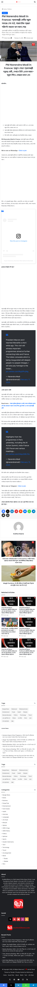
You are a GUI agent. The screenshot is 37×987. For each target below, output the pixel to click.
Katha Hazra (7, 38)
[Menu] (2, 3)
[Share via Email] (3, 515)
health (4, 811)
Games (6, 861)
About (17, 975)
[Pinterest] (16, 511)
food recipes (6, 808)
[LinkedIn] (12, 511)
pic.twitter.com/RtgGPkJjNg (17, 371)
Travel (30, 715)
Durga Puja (6, 803)
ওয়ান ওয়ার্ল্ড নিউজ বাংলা (6, 718)
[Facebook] (3, 511)
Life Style (5, 819)
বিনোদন (25, 718)
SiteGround (29, 972)
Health (19, 712)
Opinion (5, 825)
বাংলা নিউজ (20, 718)
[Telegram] (33, 511)
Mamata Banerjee (6, 715)
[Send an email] (11, 38)
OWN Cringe (6, 828)
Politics (10, 9)
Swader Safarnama (8, 842)
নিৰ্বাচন (4, 864)
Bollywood (14, 709)
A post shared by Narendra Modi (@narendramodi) (18, 260)
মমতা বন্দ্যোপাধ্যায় (5, 721)
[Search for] (35, 3)
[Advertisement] (18, 105)
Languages (6, 817)
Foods (13, 712)
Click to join (23, 150)
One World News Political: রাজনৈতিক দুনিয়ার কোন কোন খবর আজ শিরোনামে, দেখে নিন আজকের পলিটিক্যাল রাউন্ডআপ (9, 610)
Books (4, 797)
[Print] (8, 515)
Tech (4, 844)
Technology (23, 715)
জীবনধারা (14, 718)
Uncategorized (7, 853)
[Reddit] (20, 511)
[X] (8, 511)
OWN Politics (6, 831)
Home (5, 9)
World (4, 855)
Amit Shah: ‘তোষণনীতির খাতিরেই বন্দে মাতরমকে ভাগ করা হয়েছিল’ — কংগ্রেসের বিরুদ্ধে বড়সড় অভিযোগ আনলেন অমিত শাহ (9, 631)
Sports (4, 839)
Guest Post (11, 975)
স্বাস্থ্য (12, 721)
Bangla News (5, 709)
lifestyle (25, 712)
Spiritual (5, 836)
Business (5, 800)
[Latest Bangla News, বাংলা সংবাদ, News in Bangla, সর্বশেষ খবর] (18, 1)
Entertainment (5, 712)
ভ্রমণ (30, 718)
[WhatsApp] (29, 511)
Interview (5, 814)
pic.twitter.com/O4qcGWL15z (18, 454)
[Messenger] (25, 511)
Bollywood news (23, 709)
